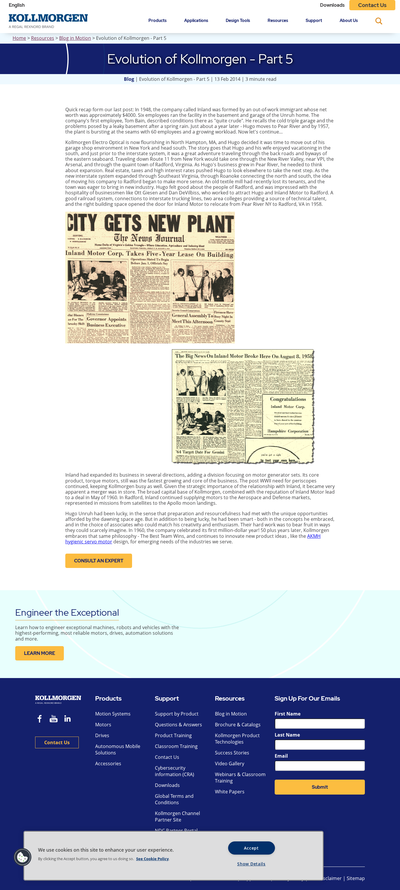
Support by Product (177, 714)
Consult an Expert (98, 561)
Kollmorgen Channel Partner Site (177, 816)
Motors (103, 724)
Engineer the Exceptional (67, 612)
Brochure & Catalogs (238, 724)
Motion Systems (113, 714)
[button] (22, 857)
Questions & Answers (178, 724)
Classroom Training (176, 746)
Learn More (39, 653)
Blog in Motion (75, 38)
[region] (173, 856)
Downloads (332, 5)
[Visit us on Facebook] (40, 719)
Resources (278, 20)
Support (314, 20)
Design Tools (238, 20)
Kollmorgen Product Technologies (237, 738)
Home (19, 38)
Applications (196, 20)
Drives (102, 735)
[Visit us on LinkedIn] (69, 719)
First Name (287, 714)
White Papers (230, 791)
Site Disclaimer (325, 878)
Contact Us (372, 5)
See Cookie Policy (152, 858)
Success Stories (232, 752)
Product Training (173, 735)
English (17, 5)
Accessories (108, 763)
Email (281, 756)
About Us (349, 20)
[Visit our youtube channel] (53, 719)
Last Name (287, 735)
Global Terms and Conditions (174, 799)
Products (157, 20)
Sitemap (356, 878)
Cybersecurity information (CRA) (174, 771)
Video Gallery (229, 763)
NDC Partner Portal (176, 830)
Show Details (251, 864)
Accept (251, 848)
